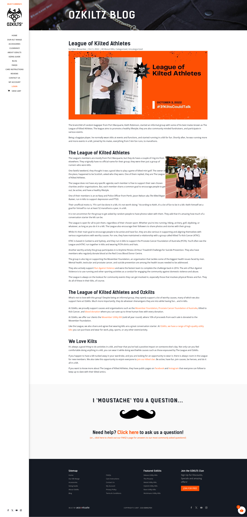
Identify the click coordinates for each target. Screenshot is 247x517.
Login (14, 86)
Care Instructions (15, 69)
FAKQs (14, 65)
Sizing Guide (14, 57)
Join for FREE (190, 488)
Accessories (14, 44)
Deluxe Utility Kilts (150, 475)
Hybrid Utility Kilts (150, 486)
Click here (128, 432)
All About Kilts (108, 49)
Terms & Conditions (113, 493)
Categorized (121, 49)
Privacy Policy (111, 489)
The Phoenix (148, 479)
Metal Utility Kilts (150, 482)
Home (14, 36)
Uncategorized (135, 49)
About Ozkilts (14, 53)
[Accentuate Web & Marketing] (82, 508)
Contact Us (14, 78)
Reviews (14, 74)
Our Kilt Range (14, 40)
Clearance (14, 48)
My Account (14, 82)
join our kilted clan (146, 359)
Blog (14, 61)
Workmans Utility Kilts (152, 493)
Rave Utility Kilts (150, 489)
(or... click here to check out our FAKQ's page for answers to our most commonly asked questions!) (138, 437)
